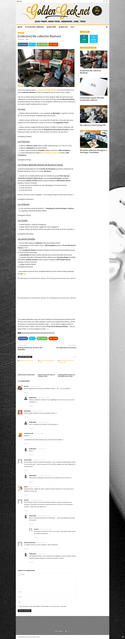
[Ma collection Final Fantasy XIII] (93, 114)
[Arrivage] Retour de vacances (66, 348)
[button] (107, 27)
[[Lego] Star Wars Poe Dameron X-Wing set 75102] (47, 366)
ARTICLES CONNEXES (25, 357)
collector (45, 333)
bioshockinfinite (37, 333)
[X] (107, 1)
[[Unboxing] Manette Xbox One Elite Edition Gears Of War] (67, 366)
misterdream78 (28, 433)
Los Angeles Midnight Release (46, 90)
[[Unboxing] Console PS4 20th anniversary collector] (93, 87)
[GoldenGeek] (62, 14)
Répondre (26, 392)
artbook (24, 333)
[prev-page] (73, 357)
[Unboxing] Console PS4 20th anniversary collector (92, 99)
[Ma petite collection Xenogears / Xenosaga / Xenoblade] (93, 139)
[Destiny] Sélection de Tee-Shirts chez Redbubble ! (30, 348)
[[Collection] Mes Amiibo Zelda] (27, 366)
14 (28, 39)
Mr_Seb (26, 386)
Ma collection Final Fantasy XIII (93, 125)
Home (19, 31)
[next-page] (75, 357)
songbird (51, 333)
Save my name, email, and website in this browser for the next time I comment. (43, 606)
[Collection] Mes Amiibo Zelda (26, 374)
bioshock (30, 333)
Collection (24, 31)
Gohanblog (27, 411)
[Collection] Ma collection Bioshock (90, 71)
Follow (84, 35)
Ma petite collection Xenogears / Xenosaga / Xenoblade (93, 151)
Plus (72, 27)
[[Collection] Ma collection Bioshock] (93, 59)
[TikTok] (104, 1)
